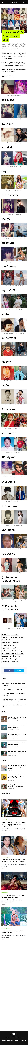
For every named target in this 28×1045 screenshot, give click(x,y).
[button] (2, 2)
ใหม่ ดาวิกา (5, 659)
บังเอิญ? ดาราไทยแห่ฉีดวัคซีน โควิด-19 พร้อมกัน (12, 689)
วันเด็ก (4, 645)
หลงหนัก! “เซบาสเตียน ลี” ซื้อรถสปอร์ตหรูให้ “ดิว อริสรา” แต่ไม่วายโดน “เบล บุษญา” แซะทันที (13, 824)
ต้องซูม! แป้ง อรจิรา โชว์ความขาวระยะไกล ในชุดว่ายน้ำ (16, 726)
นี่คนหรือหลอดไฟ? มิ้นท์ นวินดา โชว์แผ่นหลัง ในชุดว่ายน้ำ (17, 735)
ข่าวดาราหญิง (4, 819)
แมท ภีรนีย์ (5, 656)
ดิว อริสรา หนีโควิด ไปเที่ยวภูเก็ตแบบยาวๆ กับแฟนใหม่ (16, 743)
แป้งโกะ (21, 653)
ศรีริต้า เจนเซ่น (11, 645)
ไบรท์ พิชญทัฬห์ (14, 659)
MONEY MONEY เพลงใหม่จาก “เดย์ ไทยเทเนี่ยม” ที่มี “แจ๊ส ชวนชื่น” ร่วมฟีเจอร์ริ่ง (16, 776)
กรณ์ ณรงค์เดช (6, 634)
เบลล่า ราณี (13, 651)
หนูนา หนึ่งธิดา (6, 648)
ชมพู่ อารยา (5, 637)
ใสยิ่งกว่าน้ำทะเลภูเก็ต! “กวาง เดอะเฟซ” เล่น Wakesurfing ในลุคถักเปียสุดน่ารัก (17, 767)
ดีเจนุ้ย (21, 637)
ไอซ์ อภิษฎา (15, 661)
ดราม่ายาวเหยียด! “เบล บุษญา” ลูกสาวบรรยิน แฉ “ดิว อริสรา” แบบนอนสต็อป (13, 861)
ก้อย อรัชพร (15, 634)
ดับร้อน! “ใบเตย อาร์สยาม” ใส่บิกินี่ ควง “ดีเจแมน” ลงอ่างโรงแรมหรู (13, 896)
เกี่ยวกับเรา (17, 1040)
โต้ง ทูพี (20, 656)
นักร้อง (10, 28)
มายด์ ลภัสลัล (16, 642)
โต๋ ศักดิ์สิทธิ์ (13, 656)
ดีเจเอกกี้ (4, 640)
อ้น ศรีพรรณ (15, 648)
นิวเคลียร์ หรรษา (6, 642)
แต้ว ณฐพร (14, 653)
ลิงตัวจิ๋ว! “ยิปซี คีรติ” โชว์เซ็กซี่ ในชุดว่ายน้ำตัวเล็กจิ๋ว (17, 717)
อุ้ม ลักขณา (5, 651)
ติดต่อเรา (24, 1040)
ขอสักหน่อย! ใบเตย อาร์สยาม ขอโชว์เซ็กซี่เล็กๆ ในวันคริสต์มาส (16, 785)
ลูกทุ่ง (6, 892)
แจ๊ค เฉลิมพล (5, 653)
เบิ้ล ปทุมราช (21, 651)
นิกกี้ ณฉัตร (12, 640)
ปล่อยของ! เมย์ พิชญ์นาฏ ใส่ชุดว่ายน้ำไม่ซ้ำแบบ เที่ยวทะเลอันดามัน (17, 752)
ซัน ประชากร (14, 637)
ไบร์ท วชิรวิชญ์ (5, 661)
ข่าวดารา (5, 28)
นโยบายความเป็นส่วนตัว (7, 1040)
